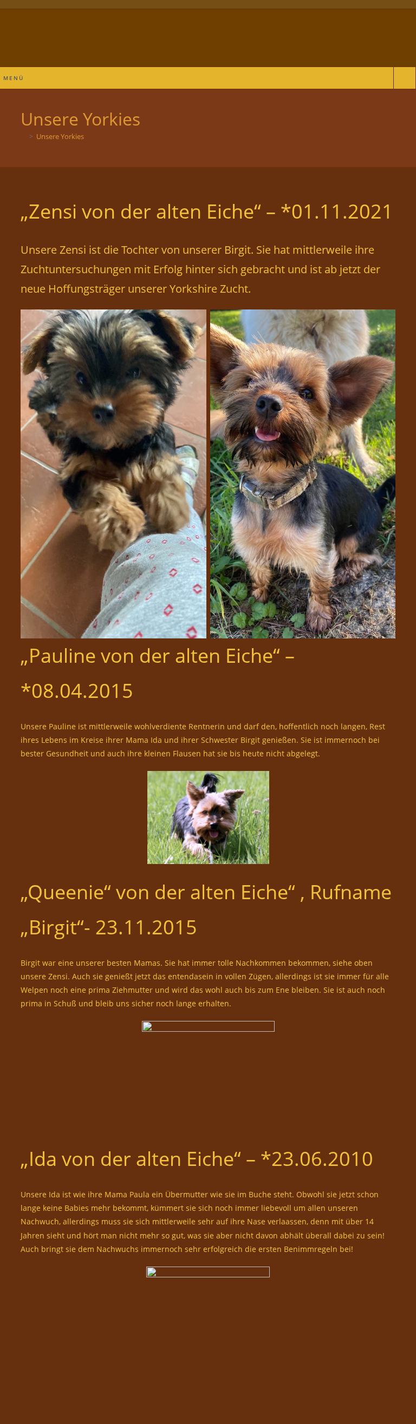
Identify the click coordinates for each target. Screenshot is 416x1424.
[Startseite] (23, 136)
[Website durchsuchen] (404, 79)
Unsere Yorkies (60, 136)
